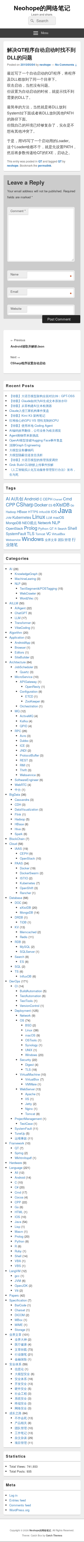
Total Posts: (18, 1471)
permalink (44, 165)
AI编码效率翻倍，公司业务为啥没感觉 (35, 430)
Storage (20, 1329)
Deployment (23, 1010)
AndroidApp (22, 642)
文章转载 (21, 1349)
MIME (19, 1324)
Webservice (13, 540)
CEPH (47, 499)
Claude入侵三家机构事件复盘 (29, 410)
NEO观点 (29, 522)
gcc (17, 1276)
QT (40, 161)
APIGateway (28, 681)
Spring (19, 1153)
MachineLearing (25, 578)
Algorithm (15, 632)
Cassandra (22, 799)
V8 (16, 1290)
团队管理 (64, 539)
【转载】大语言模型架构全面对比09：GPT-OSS (42, 396)
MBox (19, 1320)
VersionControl (29, 1005)
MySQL (25, 946)
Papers (14, 1295)
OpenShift (26, 888)
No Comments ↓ (66, 64)
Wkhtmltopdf (23, 1158)
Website (15, 308)
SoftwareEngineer (26, 780)
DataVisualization (26, 809)
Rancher (25, 893)
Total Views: (18, 1466)
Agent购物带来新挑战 (23, 435)
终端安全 (21, 1403)
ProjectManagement (28, 1118)
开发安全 (21, 1383)
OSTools (31, 1040)
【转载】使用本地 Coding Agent (31, 425)
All (16, 1172)
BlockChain (17, 838)
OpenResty (32, 686)
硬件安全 (21, 1388)
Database (15, 897)
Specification (18, 1300)
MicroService (23, 677)
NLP (56, 522)
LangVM (15, 1271)
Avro (23, 735)
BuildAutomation (31, 991)
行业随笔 (21, 1354)
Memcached (28, 932)
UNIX (28, 1050)
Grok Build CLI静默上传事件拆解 (31, 464)
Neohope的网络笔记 (42, 7)
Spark (19, 834)
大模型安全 (22, 1374)
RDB (18, 942)
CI (16, 986)
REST (24, 760)
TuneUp (20, 1133)
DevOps (14, 981)
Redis (24, 937)
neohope (45, 64)
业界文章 (51, 539)
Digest (29, 1064)
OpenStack (14, 528)
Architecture (17, 662)
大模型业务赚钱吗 (21, 450)
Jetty (28, 1103)
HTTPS (33, 511)
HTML (19, 1212)
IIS (27, 1099)
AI (8, 498)
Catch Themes (54, 1535)
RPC (18, 731)
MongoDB (13, 522)
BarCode (20, 1305)
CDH (18, 804)
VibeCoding (22, 627)
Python (43, 528)
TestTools (26, 1000)
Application (16, 637)
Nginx (29, 1108)
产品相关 (21, 1423)
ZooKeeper (32, 701)
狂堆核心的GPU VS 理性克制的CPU (34, 420)
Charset (57, 499)
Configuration (29, 691)
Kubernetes (21, 517)
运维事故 (21, 1138)
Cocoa (19, 1197)
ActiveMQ (26, 716)
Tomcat (40, 534)
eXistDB (61, 504)
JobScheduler (24, 667)
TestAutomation (30, 996)
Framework (16, 1143)
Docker (41, 505)
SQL (18, 966)
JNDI (23, 750)
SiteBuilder (22, 657)
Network (44, 522)
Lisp (17, 1226)
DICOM (20, 1315)
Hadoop (11, 511)
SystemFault (16, 533)
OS (22, 1020)
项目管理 (21, 1442)
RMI (22, 765)
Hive (18, 829)
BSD (28, 1025)
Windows (33, 539)
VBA (18, 1261)
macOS (58, 517)
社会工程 (21, 1393)
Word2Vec (27, 598)
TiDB (23, 922)
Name (14, 274)
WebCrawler (28, 593)
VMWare (31, 1084)
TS (17, 971)
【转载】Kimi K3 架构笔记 (27, 415)
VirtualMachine (30, 1074)
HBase (22, 511)
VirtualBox (58, 534)
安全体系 (15, 1364)
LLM (49, 517)
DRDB (19, 917)
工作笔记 (21, 1433)
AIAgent (20, 608)
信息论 (19, 1369)
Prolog (30, 527)
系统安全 (21, 1398)
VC (48, 533)
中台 (18, 789)
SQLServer (27, 951)
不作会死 (21, 1418)
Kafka (24, 721)
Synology (31, 1045)
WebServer (27, 1089)
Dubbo (24, 740)
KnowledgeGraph (26, 573)
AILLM (13, 603)
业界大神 (21, 1339)
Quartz (24, 672)
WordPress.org (19, 1510)
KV (17, 927)
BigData (14, 794)
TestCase (26, 1123)
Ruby (18, 1251)
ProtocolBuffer (29, 755)
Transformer (23, 622)
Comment (18, 211)
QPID (23, 726)
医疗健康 (21, 1344)
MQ (17, 711)
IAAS (18, 848)
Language (15, 1167)
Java (65, 510)
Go (72, 505)
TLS (31, 533)
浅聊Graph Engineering (24, 445)
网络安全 (21, 1408)
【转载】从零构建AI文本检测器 (30, 405)
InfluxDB (44, 512)
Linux (38, 516)
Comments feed (20, 1505)
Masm (19, 1231)
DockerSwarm (29, 873)
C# (16, 1187)
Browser (20, 647)
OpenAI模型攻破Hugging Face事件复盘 (36, 440)
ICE (22, 745)
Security (25, 1059)
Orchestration (29, 706)
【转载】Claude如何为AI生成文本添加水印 (38, 401)
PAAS (19, 863)
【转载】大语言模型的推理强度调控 (33, 460)
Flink (18, 814)
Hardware (15, 1162)
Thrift (23, 770)
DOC (18, 902)
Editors (19, 652)
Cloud (13, 843)
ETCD (29, 696)
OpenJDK (21, 1285)
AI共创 (17, 499)
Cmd (67, 499)
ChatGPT (21, 613)
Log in (13, 1495)
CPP (10, 504)
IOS (54, 511)
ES (50, 505)
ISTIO (24, 878)
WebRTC (21, 784)
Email (14, 291)
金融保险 (21, 1359)
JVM (8, 518)
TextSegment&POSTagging (38, 588)
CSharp (24, 504)
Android (31, 499)
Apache (30, 1094)
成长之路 (15, 1413)
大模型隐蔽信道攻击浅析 (26, 455)
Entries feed (17, 1500)
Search (62, 528)
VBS (18, 1265)
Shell (72, 528)
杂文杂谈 (21, 1437)
